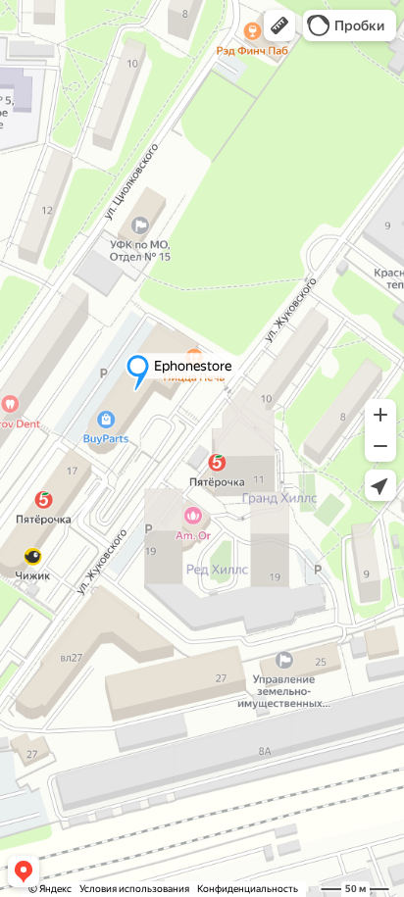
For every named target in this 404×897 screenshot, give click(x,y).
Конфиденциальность (247, 888)
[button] (279, 25)
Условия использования (134, 888)
